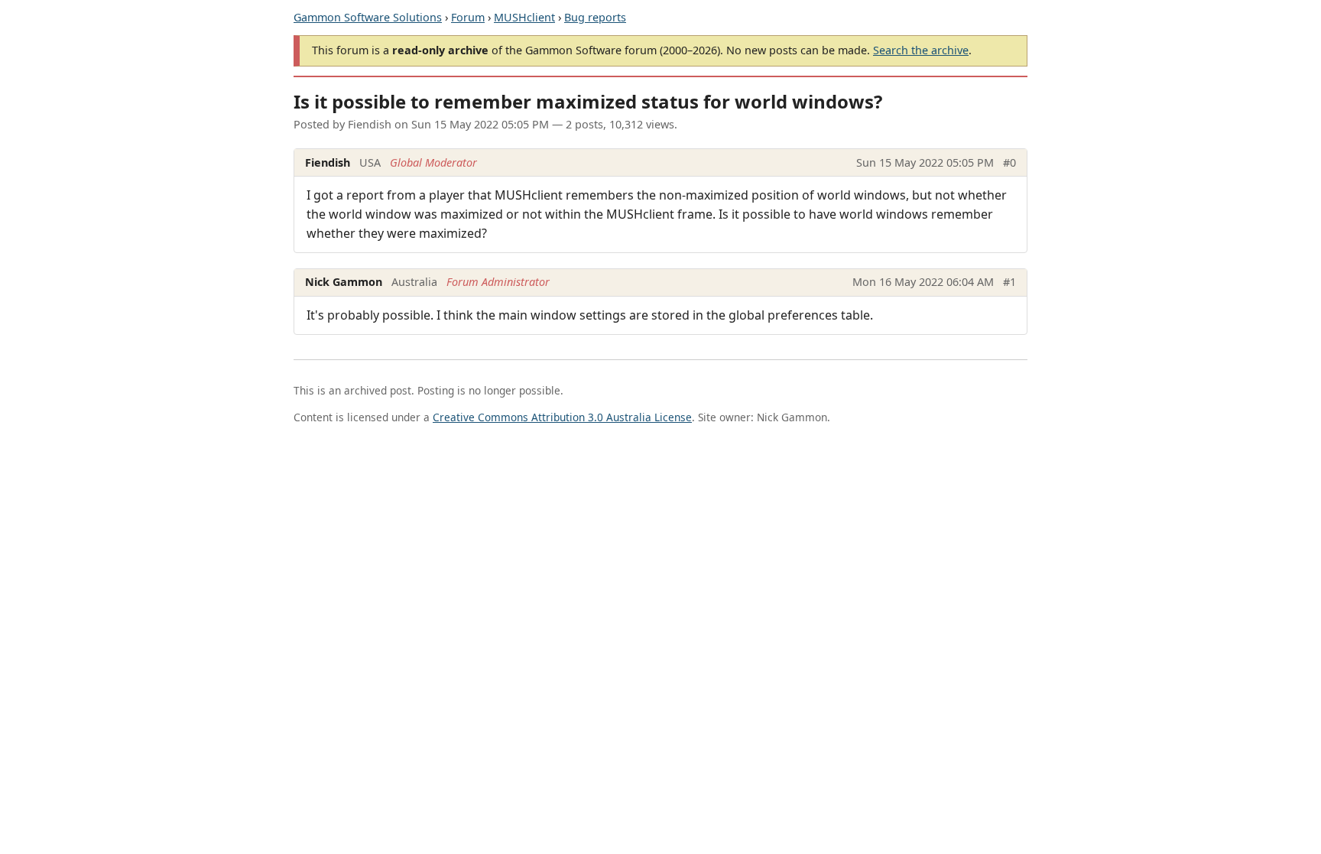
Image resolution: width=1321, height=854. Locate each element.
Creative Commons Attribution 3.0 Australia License (562, 417)
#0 (1009, 162)
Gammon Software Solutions (368, 17)
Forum (468, 17)
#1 (1009, 281)
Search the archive (921, 50)
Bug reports (595, 17)
